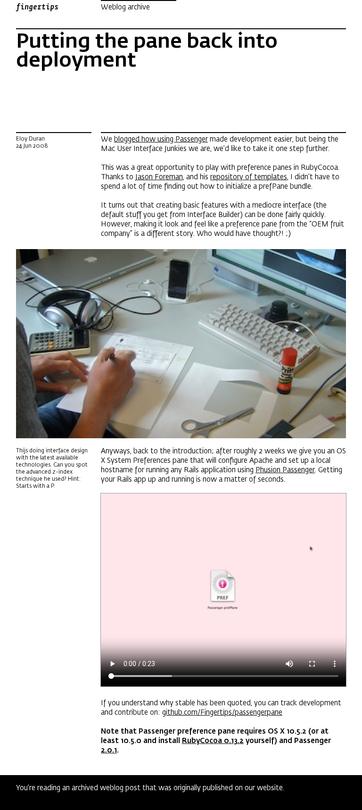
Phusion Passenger (285, 470)
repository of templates (248, 177)
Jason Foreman (159, 177)
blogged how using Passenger (161, 139)
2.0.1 (109, 750)
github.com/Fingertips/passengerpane (222, 712)
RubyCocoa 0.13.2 (213, 740)
